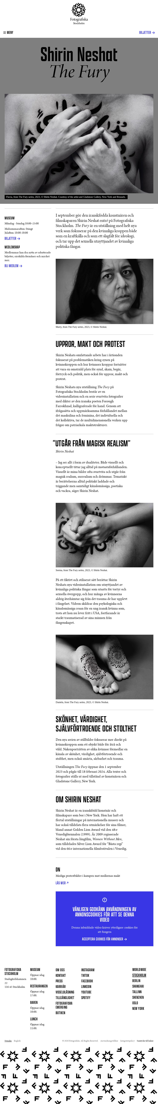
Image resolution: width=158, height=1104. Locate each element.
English (17, 1041)
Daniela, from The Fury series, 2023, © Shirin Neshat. (82, 702)
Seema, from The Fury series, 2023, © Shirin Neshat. (82, 570)
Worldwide (139, 970)
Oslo (135, 1003)
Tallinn (136, 992)
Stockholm (139, 975)
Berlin (136, 981)
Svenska (8, 1041)
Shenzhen (138, 998)
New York (138, 1009)
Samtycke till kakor (145, 1041)
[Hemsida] (79, 13)
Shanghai (138, 987)
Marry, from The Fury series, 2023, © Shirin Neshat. (81, 327)
